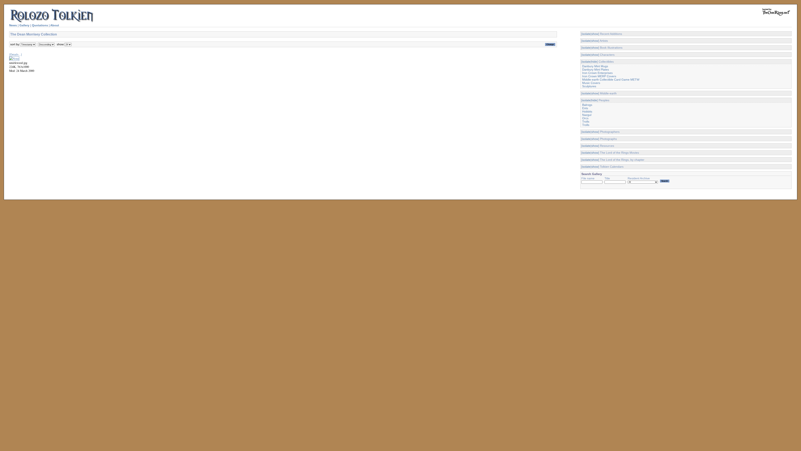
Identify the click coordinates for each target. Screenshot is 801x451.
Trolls (585, 121)
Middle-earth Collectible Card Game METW (610, 79)
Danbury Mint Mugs (595, 66)
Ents (585, 108)
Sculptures (589, 86)
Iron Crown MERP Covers (599, 76)
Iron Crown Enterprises (597, 73)
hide (594, 61)
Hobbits (587, 111)
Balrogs (587, 104)
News (13, 25)
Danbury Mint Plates (595, 69)
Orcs (585, 118)
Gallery (24, 25)
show (594, 33)
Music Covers (591, 83)
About (54, 25)
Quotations (40, 25)
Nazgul (586, 115)
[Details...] (15, 54)
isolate (586, 33)
